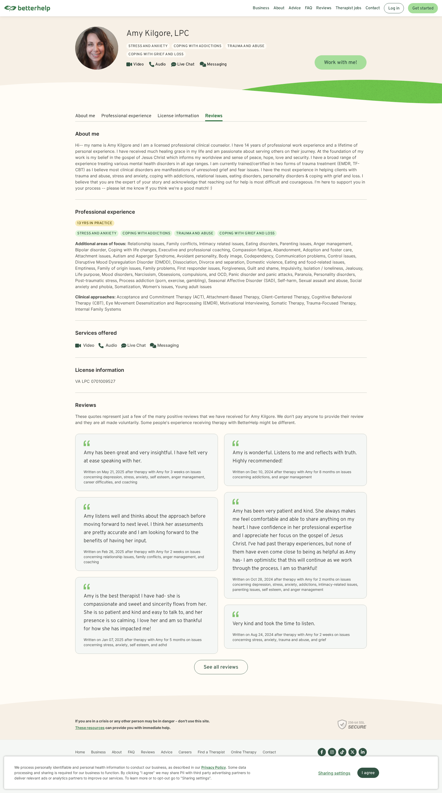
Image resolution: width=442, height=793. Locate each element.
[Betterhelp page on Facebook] (321, 756)
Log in (394, 8)
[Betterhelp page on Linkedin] (362, 756)
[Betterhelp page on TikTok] (341, 756)
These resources (90, 727)
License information (178, 116)
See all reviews (221, 667)
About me (85, 116)
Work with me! (340, 62)
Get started (423, 8)
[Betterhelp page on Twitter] (351, 756)
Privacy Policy (213, 767)
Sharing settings (334, 773)
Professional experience (126, 116)
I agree (368, 773)
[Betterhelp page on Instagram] (331, 756)
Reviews (214, 116)
